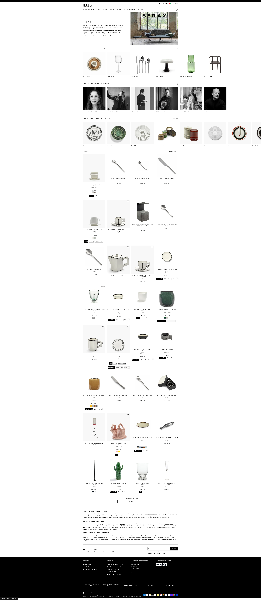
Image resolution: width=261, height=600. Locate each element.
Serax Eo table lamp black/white (94, 443)
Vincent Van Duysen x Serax (210, 111)
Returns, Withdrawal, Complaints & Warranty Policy (111, 585)
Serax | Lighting (159, 76)
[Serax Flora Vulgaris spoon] (94, 257)
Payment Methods (87, 567)
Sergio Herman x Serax (161, 111)
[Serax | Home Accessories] (191, 63)
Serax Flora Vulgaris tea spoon (142, 178)
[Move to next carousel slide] (177, 49)
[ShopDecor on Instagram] (161, 3)
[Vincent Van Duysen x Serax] (215, 98)
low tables (166, 527)
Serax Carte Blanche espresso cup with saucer (118, 230)
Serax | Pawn (183, 146)
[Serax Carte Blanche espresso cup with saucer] (118, 214)
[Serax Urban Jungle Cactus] (118, 470)
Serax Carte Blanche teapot (118, 275)
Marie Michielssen (100, 517)
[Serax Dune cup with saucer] (94, 168)
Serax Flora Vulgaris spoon (94, 269)
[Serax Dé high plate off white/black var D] (142, 336)
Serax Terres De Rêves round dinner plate (143, 438)
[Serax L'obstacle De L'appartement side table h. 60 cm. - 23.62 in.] (142, 211)
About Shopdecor (87, 564)
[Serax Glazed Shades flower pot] (167, 296)
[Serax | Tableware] (94, 63)
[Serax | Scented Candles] (167, 133)
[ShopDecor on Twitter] (165, 3)
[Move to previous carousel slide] (174, 49)
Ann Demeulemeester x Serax (90, 111)
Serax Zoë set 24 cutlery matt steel (166, 395)
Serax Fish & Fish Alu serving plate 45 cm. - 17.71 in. (167, 438)
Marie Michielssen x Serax (137, 111)
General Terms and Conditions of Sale (91, 585)
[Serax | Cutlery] (142, 63)
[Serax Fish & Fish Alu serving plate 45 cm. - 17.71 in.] (167, 424)
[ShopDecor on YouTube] (167, 3)
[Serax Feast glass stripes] (142, 470)
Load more (130, 501)
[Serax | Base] (215, 133)
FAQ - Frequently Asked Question (90, 569)
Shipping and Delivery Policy (130, 585)
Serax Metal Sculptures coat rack (94, 483)
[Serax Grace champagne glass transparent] (167, 470)
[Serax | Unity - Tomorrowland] (94, 133)
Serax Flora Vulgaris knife (167, 178)
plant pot (122, 524)
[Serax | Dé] (239, 133)
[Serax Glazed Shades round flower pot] (94, 383)
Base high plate (169, 524)
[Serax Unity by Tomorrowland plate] (118, 339)
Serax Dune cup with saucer (94, 184)
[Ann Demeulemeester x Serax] (94, 98)
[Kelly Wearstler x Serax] (118, 98)
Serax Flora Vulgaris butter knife (118, 395)
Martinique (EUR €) (88, 593)
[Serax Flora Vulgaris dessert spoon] (167, 211)
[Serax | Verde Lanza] (118, 133)
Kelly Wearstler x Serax (112, 111)
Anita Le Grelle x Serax (185, 111)
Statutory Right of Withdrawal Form (115, 564)
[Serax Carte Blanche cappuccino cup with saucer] (142, 260)
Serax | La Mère (256, 146)
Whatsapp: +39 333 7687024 (114, 574)
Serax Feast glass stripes (142, 483)
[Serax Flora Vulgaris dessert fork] (142, 383)
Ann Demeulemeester (151, 514)
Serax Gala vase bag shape (118, 443)
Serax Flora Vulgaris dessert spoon (167, 224)
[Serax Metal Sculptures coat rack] (94, 470)
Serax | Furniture (208, 76)
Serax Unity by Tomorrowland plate (118, 355)
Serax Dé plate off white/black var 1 (167, 269)
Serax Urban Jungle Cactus (118, 483)
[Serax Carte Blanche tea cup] (94, 339)
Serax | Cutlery (135, 76)
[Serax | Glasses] (118, 63)
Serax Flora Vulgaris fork (118, 178)
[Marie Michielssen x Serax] (142, 98)
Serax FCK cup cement (167, 349)
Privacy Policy (150, 585)
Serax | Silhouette (135, 146)
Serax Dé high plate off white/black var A (118, 310)
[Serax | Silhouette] (142, 133)
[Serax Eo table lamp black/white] (94, 427)
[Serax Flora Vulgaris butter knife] (118, 383)
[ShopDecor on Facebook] (159, 3)
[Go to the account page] (174, 9)
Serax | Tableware (87, 76)
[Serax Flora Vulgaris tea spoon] (142, 165)
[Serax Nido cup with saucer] (94, 214)
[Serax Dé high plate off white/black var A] (118, 296)
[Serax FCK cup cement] (167, 336)
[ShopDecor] (87, 5)
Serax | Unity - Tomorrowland (90, 146)
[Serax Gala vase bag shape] (118, 427)
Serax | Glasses (111, 76)
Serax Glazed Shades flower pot (167, 309)
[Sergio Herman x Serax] (167, 98)
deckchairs (160, 527)
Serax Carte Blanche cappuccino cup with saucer (142, 276)
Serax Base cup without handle (142, 309)
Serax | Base (207, 146)
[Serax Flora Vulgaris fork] (118, 165)
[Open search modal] (171, 9)
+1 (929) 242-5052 (111, 572)
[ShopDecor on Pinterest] (163, 3)
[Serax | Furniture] (215, 63)
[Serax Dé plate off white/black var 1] (167, 257)
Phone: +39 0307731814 (113, 569)
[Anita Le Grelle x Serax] (191, 98)
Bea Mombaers (120, 516)
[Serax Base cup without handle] (142, 296)
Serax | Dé (230, 146)
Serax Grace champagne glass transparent (166, 484)
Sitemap (85, 572)
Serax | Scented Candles (161, 146)
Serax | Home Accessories (186, 76)
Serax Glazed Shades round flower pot (94, 395)
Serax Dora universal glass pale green (94, 309)
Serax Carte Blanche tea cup (94, 355)
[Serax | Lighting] (167, 63)
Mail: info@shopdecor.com (113, 577)
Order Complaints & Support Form (115, 567)
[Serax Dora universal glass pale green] (94, 296)
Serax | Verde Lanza (112, 146)
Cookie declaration (170, 585)
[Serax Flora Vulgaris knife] (167, 165)
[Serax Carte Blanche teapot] (118, 260)
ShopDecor (93, 595)
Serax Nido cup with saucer (94, 229)
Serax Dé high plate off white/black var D (142, 350)
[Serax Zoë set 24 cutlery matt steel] (167, 383)
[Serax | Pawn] (191, 133)
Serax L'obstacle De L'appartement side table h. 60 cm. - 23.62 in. (142, 224)
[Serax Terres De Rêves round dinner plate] (142, 424)
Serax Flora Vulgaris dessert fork (142, 395)
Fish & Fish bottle (127, 526)
